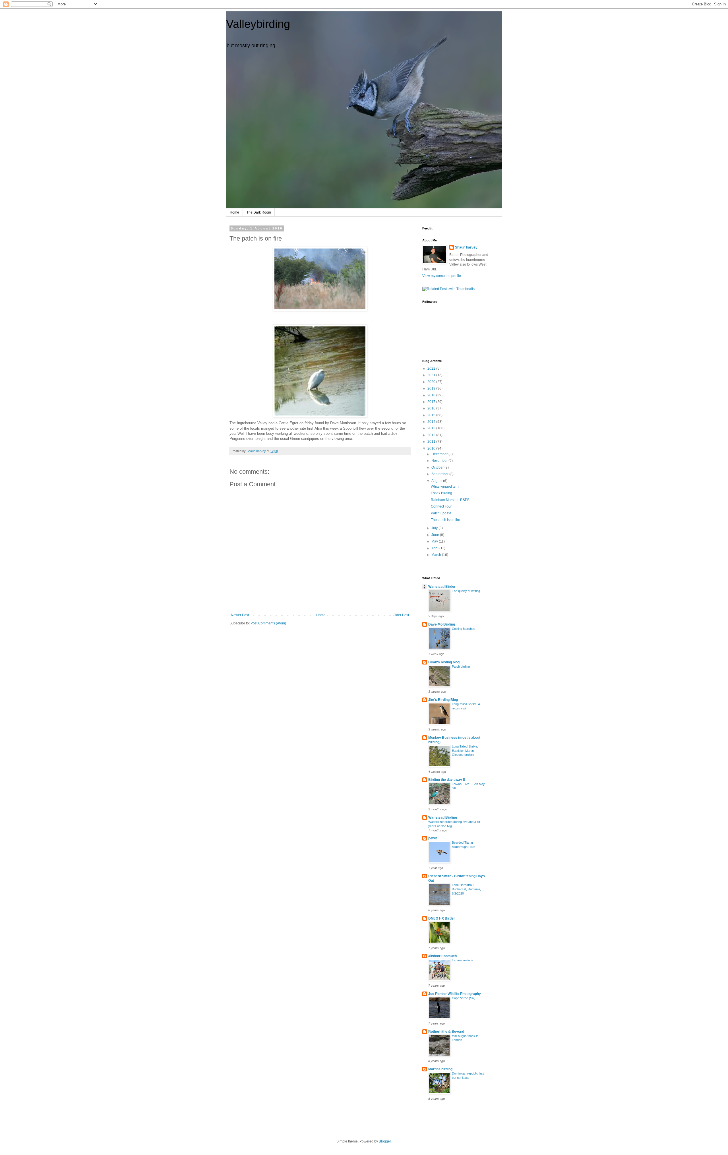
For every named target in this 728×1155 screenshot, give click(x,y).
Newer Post (240, 615)
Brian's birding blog (444, 662)
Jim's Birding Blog (443, 700)
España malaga (462, 960)
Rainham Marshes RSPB (450, 500)
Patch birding (461, 666)
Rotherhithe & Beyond (446, 1032)
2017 (431, 402)
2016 (431, 408)
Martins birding (440, 1069)
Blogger (385, 1141)
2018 (431, 395)
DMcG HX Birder (441, 918)
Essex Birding (441, 493)
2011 (431, 442)
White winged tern (445, 487)
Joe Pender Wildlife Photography (454, 994)
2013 (431, 428)
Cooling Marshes (463, 628)
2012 (431, 435)
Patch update (441, 513)
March (436, 555)
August (437, 481)
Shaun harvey (466, 247)
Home (234, 212)
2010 (431, 448)
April (435, 548)
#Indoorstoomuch (442, 956)
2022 (431, 368)
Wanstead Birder (442, 587)
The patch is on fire (445, 520)
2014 (431, 422)
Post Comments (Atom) (268, 623)
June (435, 535)
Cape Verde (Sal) (463, 998)
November (439, 461)
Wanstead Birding (442, 817)
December (439, 454)
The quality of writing (466, 591)
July (435, 528)
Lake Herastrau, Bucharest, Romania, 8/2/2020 (466, 889)
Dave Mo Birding (441, 624)
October (437, 467)
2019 (431, 388)
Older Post (401, 615)
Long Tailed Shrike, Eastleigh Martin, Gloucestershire (465, 751)
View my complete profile (441, 276)
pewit (432, 838)
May (435, 541)
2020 (431, 382)
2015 (431, 415)
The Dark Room (259, 212)
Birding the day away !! (446, 780)
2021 (431, 375)
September (440, 474)
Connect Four (441, 506)
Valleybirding (258, 24)
